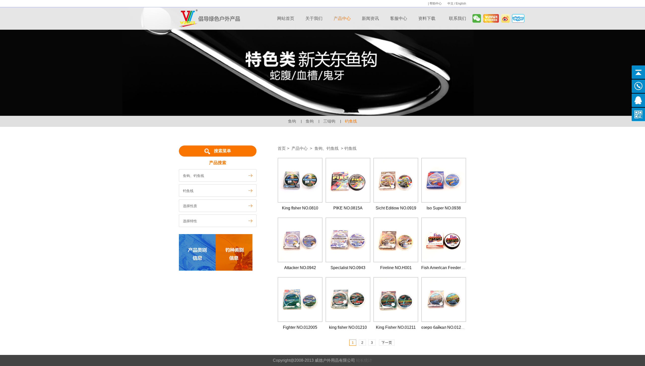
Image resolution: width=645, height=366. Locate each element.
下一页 (386, 343)
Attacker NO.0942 (300, 268)
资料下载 (426, 18)
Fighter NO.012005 (300, 327)
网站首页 (285, 18)
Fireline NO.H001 (396, 268)
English (461, 3)
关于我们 (313, 18)
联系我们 (457, 18)
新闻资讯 (370, 18)
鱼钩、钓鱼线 (328, 148)
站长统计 (364, 360)
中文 (450, 3)
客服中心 (398, 18)
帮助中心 (436, 3)
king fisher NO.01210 (348, 327)
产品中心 (342, 18)
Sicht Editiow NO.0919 (396, 208)
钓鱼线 (351, 121)
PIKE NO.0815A (348, 208)
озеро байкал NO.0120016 (445, 327)
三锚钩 (329, 121)
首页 (282, 148)
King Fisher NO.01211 (396, 327)
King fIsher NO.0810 (300, 208)
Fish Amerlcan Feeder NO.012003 (451, 268)
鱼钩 (292, 121)
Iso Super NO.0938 (444, 208)
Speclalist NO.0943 (348, 268)
